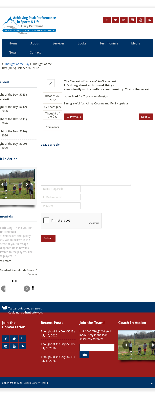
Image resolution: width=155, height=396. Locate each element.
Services (58, 43)
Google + (124, 20)
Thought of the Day (52, 115)
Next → (146, 117)
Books (82, 43)
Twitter (115, 20)
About (35, 43)
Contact (35, 52)
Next (30, 290)
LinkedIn (132, 20)
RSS (149, 20)
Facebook (107, 20)
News (13, 52)
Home (13, 43)
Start (13, 281)
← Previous (73, 117)
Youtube (141, 20)
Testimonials (108, 43)
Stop (16, 281)
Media (135, 43)
